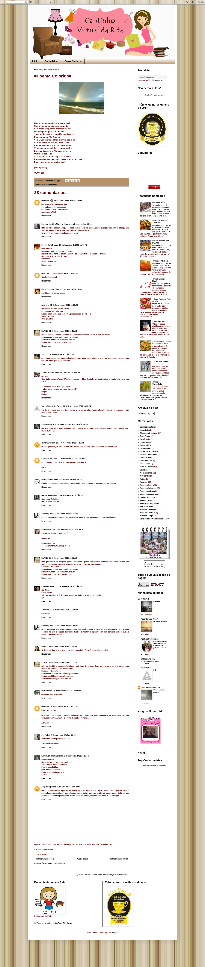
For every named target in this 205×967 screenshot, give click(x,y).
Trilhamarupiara (48, 443)
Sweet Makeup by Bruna (51, 406)
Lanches (143, 470)
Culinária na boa (148, 659)
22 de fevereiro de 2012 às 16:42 (68, 480)
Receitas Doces (147, 485)
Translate (158, 81)
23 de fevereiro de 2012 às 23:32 (63, 647)
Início (35, 61)
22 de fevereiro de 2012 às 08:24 (77, 406)
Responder (46, 216)
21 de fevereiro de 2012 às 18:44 (60, 354)
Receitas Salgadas (148, 488)
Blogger (115, 933)
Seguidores (145, 500)
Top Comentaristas (149, 765)
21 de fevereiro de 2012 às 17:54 (63, 331)
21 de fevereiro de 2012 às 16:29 (64, 305)
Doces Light (145, 464)
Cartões (143, 439)
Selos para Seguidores (149, 503)
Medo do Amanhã (160, 621)
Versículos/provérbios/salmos (153, 519)
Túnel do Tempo (146, 516)
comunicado (145, 442)
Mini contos (145, 476)
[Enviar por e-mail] (66, 180)
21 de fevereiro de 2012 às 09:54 (64, 273)
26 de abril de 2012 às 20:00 (68, 787)
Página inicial (82, 859)
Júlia (43, 354)
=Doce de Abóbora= (160, 261)
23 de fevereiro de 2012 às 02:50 (63, 558)
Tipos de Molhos (147, 510)
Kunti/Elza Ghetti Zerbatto (52, 756)
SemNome (162, 765)
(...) (154, 670)
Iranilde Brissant (48, 586)
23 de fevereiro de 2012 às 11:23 (64, 610)
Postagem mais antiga (118, 859)
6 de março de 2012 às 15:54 (76, 756)
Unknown (45, 201)
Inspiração (145, 668)
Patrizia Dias (46, 691)
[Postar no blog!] (69, 180)
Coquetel (144, 445)
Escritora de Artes (49, 459)
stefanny (45, 514)
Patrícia (44, 647)
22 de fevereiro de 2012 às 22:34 (64, 514)
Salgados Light (146, 497)
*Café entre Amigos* (149, 639)
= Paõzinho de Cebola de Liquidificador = (161, 342)
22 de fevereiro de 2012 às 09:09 (74, 425)
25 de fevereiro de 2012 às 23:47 (64, 707)
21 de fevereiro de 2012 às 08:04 (78, 224)
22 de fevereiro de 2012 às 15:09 (72, 459)
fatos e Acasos (146, 467)
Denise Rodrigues (49, 495)
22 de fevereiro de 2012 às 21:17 (72, 495)
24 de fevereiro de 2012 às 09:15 (67, 691)
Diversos (144, 458)
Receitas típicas (147, 491)
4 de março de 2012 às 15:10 (63, 735)
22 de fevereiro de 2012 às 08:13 (69, 373)
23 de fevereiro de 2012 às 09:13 (70, 586)
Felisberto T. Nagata (49, 245)
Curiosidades (145, 448)
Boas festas (145, 436)
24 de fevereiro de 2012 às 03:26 (63, 662)
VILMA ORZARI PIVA (50, 425)
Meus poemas (51, 184)
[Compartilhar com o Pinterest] (78, 180)
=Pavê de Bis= (158, 203)
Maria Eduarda (47, 289)
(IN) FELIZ (145, 599)
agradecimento (146, 427)
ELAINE (44, 331)
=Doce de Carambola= (157, 383)
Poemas (143, 482)
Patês (142, 479)
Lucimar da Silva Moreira (52, 224)
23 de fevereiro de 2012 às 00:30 (69, 530)
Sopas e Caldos (146, 506)
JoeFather (45, 735)
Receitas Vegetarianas (149, 494)
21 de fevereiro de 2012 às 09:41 (73, 245)
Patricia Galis (47, 480)
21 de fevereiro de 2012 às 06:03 (68, 201)
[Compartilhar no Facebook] (75, 180)
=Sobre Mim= (50, 61)
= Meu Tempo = (158, 321)
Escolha (156, 601)
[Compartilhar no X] (72, 180)
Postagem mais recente (45, 859)
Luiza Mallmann (48, 530)
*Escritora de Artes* (149, 619)
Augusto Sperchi (48, 787)
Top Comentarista (147, 513)
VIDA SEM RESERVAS (150, 688)
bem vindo (144, 430)
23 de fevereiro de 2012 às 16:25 (64, 626)
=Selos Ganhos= (72, 61)
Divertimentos (146, 461)
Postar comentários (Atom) (53, 863)
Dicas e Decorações (148, 455)
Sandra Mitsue (47, 373)
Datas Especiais (147, 451)
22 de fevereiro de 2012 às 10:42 (70, 443)
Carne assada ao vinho (150, 661)
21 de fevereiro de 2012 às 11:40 (69, 289)
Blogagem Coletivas (148, 433)
